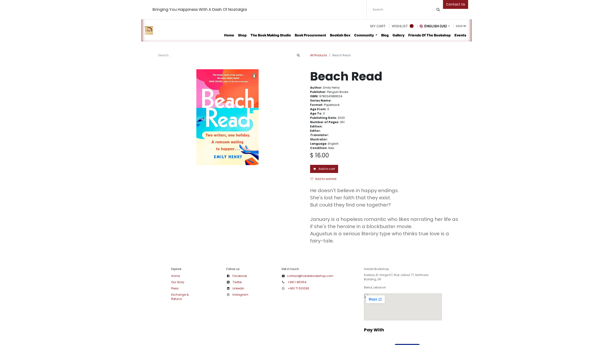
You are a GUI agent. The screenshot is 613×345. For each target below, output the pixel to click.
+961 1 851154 (297, 282)
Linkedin (238, 288)
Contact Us (455, 4)
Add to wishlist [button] (325, 179)
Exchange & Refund (180, 297)
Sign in (461, 26)
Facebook (240, 276)
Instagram (240, 295)
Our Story (177, 282)
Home (175, 276)
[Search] (438, 9)
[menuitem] (229, 35)
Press (175, 288)
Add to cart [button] (326, 169)
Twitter (237, 282)
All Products (318, 55)
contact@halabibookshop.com (310, 276)
